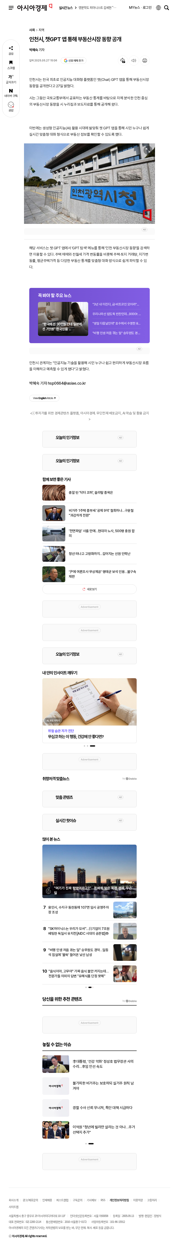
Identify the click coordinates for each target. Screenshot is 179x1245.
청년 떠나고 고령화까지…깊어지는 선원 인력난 (99, 554)
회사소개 (13, 1200)
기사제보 (91, 1200)
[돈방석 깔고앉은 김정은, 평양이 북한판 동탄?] (55, 1072)
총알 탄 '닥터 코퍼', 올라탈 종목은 (91, 493)
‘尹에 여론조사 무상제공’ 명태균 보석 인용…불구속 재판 (102, 574)
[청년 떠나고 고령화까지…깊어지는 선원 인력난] (53, 560)
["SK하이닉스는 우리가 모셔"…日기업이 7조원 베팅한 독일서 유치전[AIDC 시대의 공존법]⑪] (125, 938)
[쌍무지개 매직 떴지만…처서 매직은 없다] (55, 1137)
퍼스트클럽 (62, 1200)
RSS (103, 1200)
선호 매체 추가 (75, 60)
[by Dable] (129, 1001)
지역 (41, 30)
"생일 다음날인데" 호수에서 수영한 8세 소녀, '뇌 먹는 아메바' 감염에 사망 (117, 323)
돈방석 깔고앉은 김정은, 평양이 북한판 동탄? (105, 1064)
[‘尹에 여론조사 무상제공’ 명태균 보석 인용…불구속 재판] (53, 581)
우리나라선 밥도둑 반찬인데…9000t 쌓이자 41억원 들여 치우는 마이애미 (117, 314)
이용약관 (138, 1200)
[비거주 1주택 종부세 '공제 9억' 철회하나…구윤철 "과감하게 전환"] (53, 520)
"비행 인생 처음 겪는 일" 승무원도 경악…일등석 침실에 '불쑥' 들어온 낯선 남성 (117, 333)
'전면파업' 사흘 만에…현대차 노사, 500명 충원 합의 (101, 533)
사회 (32, 30)
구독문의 (77, 1200)
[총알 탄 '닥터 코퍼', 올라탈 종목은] (53, 499)
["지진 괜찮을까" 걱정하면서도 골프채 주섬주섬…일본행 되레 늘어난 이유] (55, 1115)
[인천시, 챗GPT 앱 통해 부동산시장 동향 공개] (89, 183)
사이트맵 (13, 1207)
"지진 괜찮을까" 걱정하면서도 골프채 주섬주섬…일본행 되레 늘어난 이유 (104, 1108)
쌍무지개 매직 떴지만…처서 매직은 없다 (101, 1129)
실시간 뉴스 (65, 7)
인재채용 (47, 1200)
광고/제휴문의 (30, 1200)
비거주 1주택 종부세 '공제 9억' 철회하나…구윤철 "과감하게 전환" (101, 512)
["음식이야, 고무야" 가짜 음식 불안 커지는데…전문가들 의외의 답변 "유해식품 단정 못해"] (125, 981)
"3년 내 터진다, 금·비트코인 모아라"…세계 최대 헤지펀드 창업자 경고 (117, 304)
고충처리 (152, 1200)
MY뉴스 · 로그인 (140, 7)
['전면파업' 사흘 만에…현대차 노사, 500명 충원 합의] (53, 540)
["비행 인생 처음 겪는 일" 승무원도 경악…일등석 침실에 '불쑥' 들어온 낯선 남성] (125, 959)
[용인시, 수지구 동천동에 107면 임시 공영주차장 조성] (125, 917)
